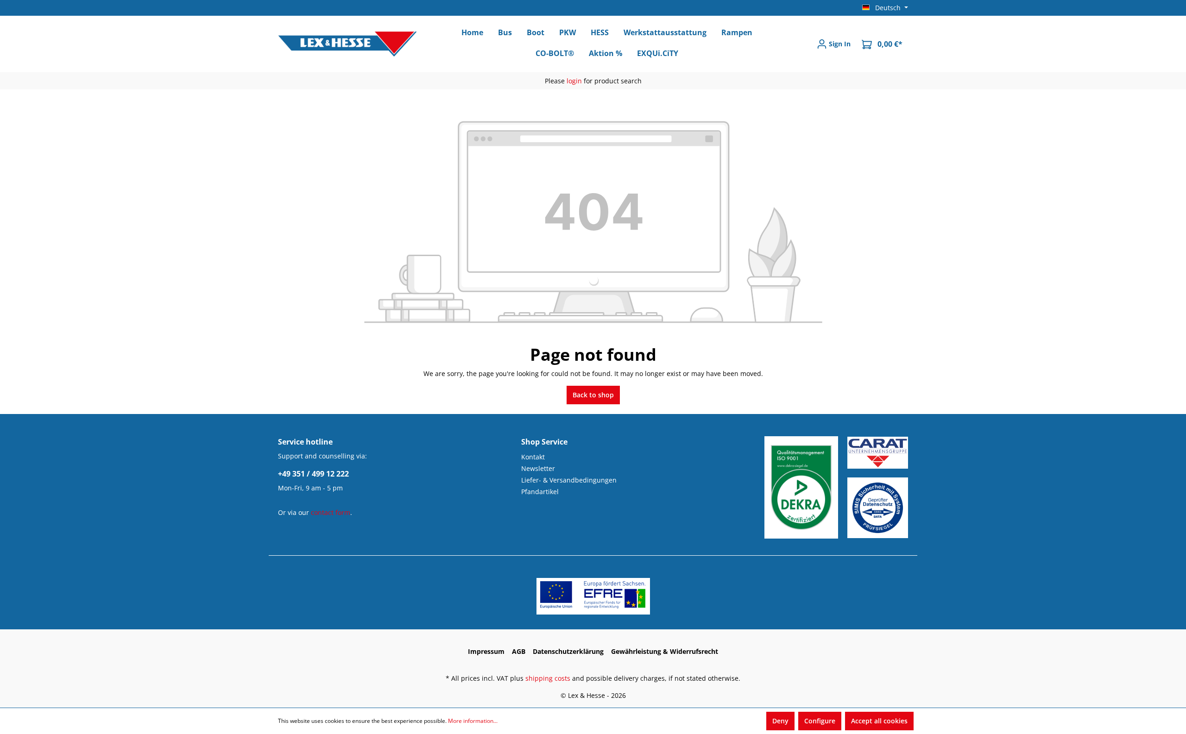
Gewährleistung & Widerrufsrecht (664, 651)
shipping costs (547, 678)
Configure (819, 720)
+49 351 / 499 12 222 (313, 474)
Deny (780, 720)
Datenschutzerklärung (568, 651)
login (574, 80)
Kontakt (533, 456)
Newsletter (538, 468)
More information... (473, 721)
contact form (330, 512)
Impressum (486, 651)
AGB (518, 651)
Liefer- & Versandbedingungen (569, 480)
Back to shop (593, 394)
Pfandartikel (540, 491)
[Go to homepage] (347, 44)
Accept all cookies (879, 720)
